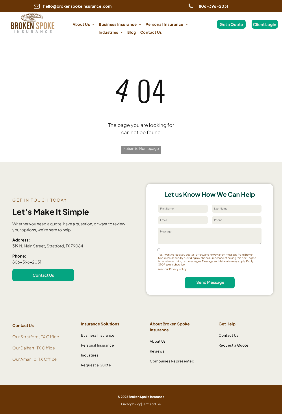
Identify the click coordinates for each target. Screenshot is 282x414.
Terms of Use (151, 404)
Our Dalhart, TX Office (33, 347)
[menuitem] (83, 24)
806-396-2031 (26, 261)
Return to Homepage (141, 148)
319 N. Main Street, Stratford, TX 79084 (47, 245)
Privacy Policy (131, 404)
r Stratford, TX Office (38, 336)
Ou (15, 336)
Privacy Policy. (178, 269)
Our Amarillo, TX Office (34, 359)
